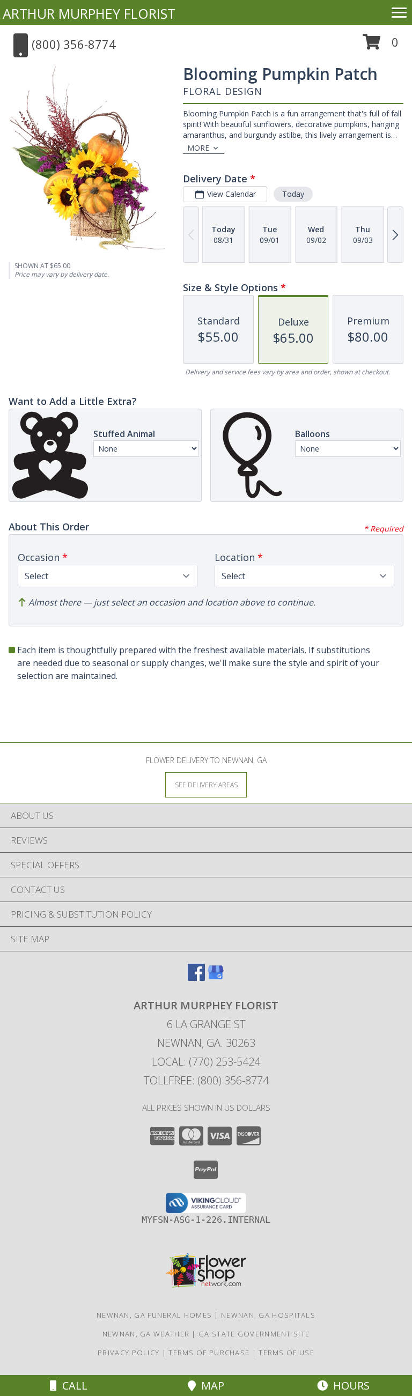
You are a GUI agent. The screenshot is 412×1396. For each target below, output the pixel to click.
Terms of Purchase (208, 1352)
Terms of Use (286, 1352)
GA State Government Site (254, 1334)
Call (72, 1385)
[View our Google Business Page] (215, 977)
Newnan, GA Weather (145, 1334)
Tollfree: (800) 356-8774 (206, 1080)
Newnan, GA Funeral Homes (154, 1315)
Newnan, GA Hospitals (268, 1315)
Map (210, 1385)
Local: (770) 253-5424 (206, 1061)
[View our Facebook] (196, 977)
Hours (349, 1385)
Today (293, 194)
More (198, 148)
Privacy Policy (128, 1352)
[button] (381, 46)
